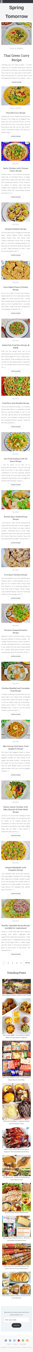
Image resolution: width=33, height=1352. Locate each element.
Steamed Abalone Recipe (15, 229)
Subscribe (17, 1325)
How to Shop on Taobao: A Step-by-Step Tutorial (16, 995)
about (9, 1344)
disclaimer (23, 1344)
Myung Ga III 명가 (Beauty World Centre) (16, 1212)
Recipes (16, 164)
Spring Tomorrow (16, 12)
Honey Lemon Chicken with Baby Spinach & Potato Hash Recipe (15, 809)
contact (15, 1344)
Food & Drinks (16, 48)
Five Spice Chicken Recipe (15, 575)
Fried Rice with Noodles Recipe (15, 403)
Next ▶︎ (27, 963)
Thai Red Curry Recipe (15, 113)
